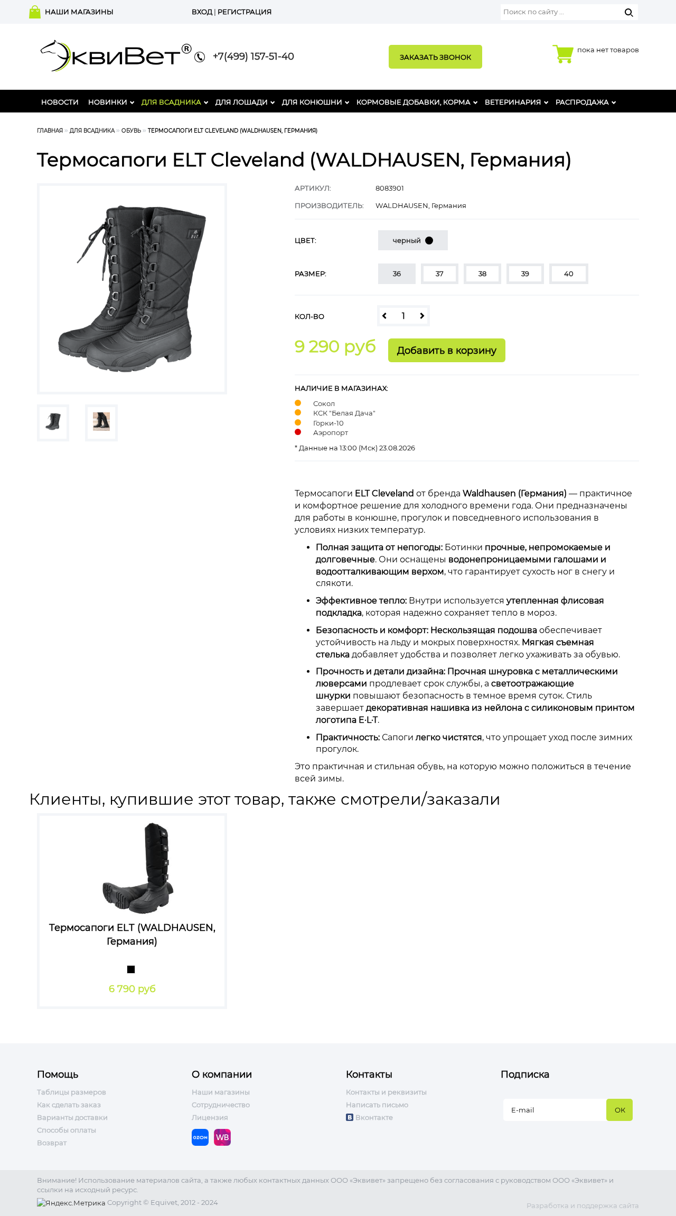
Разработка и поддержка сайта (583, 1205)
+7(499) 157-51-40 (249, 56)
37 (440, 273)
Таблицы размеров (71, 1092)
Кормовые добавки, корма (413, 102)
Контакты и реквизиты (386, 1092)
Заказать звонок (435, 57)
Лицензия (210, 1117)
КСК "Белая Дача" (344, 413)
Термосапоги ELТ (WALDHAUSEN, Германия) (132, 934)
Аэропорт (330, 432)
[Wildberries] (225, 1136)
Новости (60, 102)
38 (482, 273)
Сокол (324, 403)
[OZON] (203, 1136)
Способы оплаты (66, 1130)
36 (397, 273)
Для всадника (171, 102)
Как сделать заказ (69, 1104)
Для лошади (241, 102)
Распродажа (582, 102)
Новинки (107, 102)
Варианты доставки (72, 1117)
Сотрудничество (221, 1104)
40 (569, 273)
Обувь (131, 130)
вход (202, 11)
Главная (50, 130)
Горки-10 (328, 423)
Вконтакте (374, 1117)
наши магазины (79, 11)
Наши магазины (221, 1092)
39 (525, 273)
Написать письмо (377, 1104)
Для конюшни (312, 102)
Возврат (52, 1142)
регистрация (245, 11)
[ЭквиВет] (116, 52)
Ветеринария (513, 102)
